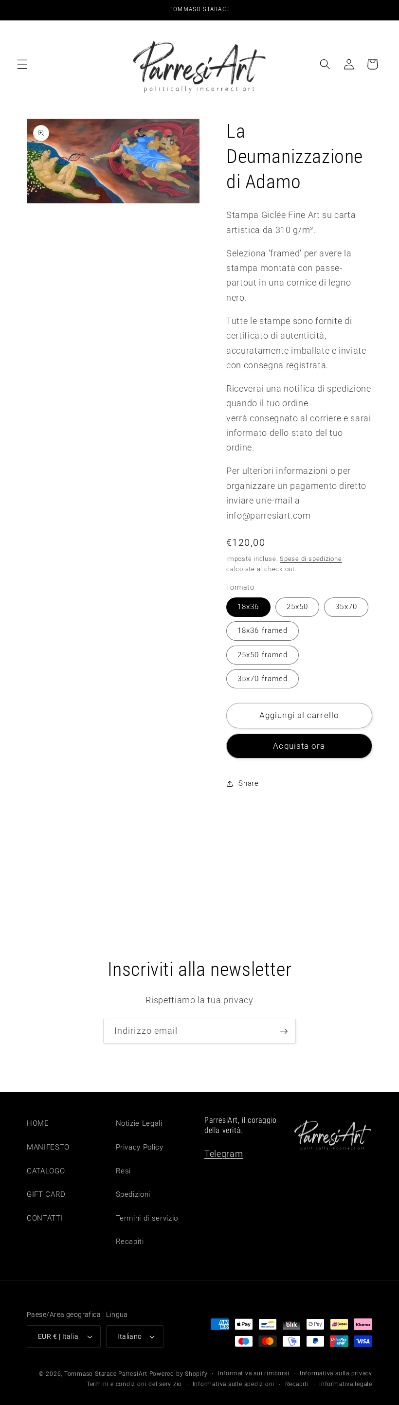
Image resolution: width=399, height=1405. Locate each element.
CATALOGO (46, 1171)
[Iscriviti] (283, 1031)
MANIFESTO (48, 1147)
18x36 (248, 606)
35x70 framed (262, 678)
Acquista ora (299, 746)
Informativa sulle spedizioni (234, 1384)
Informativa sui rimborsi (253, 1373)
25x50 (297, 606)
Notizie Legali (139, 1123)
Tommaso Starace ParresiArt (105, 1373)
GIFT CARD (46, 1194)
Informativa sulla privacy (336, 1373)
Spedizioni (133, 1194)
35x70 (346, 606)
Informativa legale (345, 1384)
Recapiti (130, 1241)
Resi (123, 1171)
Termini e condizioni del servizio (134, 1384)
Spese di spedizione (311, 558)
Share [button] (248, 783)
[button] (22, 64)
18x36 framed (262, 630)
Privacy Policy (139, 1147)
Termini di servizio (147, 1218)
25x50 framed (262, 654)
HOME (38, 1123)
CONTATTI (45, 1218)
